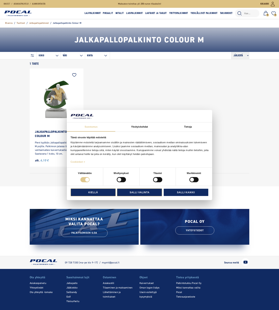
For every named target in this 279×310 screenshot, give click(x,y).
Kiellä (93, 192)
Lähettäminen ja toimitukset (112, 294)
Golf (68, 296)
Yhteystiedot (195, 230)
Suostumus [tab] (91, 126)
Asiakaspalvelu (38, 283)
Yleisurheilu (72, 301)
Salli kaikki (186, 192)
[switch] (121, 179)
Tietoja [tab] (188, 126)
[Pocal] (18, 13)
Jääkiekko (72, 287)
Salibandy (71, 292)
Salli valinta (140, 192)
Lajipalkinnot (93, 13)
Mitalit (120, 13)
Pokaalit (108, 13)
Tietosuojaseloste (185, 296)
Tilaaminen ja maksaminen (117, 287)
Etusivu (9, 23)
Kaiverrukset (147, 283)
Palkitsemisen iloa (84, 232)
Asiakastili (108, 283)
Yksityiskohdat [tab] (139, 126)
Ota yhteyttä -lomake (41, 292)
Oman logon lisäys (149, 287)
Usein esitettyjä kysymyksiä (148, 294)
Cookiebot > (78, 161)
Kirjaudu (264, 3)
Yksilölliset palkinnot (204, 13)
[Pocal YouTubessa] (245, 265)
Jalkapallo (72, 283)
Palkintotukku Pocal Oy (188, 283)
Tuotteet (21, 23)
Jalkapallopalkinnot (39, 23)
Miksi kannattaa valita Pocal (188, 290)
